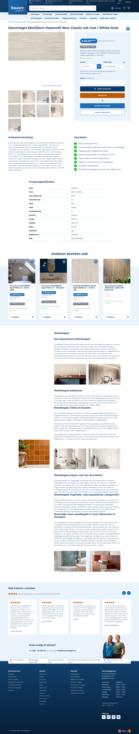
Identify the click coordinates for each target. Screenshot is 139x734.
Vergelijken (14, 317)
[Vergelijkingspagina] (33, 317)
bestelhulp (102, 95)
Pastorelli (42, 682)
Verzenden (12, 677)
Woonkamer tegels (110, 14)
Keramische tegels (52, 18)
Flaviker (42, 693)
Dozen (82, 78)
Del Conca (43, 698)
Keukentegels (36, 18)
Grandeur (43, 690)
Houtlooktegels (61, 14)
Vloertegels (35, 14)
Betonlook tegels (77, 690)
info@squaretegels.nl (66, 651)
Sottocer (42, 674)
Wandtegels (47, 14)
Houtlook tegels (77, 688)
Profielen (83, 18)
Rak (40, 685)
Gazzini (42, 704)
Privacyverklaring (14, 688)
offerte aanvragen (102, 106)
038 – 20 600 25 (108, 705)
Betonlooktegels (76, 14)
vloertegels (58, 400)
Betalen (11, 674)
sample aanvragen (102, 112)
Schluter (42, 679)
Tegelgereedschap (69, 18)
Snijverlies (108, 62)
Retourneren (13, 679)
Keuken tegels (76, 682)
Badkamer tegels (93, 14)
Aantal (82, 62)
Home (10, 22)
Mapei (41, 677)
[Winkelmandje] (129, 8)
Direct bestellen (104, 89)
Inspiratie (93, 18)
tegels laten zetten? (108, 18)
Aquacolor (43, 688)
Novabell (42, 701)
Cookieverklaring (14, 685)
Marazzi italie (44, 696)
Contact (128, 2)
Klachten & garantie (15, 682)
